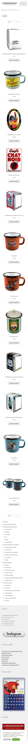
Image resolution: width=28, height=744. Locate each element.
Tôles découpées (9, 595)
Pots (6, 537)
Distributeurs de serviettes (11, 552)
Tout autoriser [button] (16, 739)
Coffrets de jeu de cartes (10, 547)
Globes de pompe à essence (11, 554)
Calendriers (7, 585)
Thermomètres (8, 542)
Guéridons (5, 521)
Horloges (7, 532)
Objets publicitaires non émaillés (11, 544)
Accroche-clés (8, 529)
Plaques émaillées (7, 562)
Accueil (5, 10)
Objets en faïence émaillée (9, 524)
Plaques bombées (9, 575)
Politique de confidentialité (9, 663)
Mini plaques (8, 567)
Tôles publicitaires (7, 582)
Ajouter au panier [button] (14, 60)
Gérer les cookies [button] (7, 739)
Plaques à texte (8, 572)
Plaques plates (8, 580)
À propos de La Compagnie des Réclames (12, 651)
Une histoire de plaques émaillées (10, 665)
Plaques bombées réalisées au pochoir (14, 577)
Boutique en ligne (6, 653)
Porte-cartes (8, 557)
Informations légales (7, 655)
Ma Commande (5, 657)
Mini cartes (7, 588)
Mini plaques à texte (9, 570)
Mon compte (5, 659)
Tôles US (7, 600)
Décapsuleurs (8, 549)
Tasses (6, 539)
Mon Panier (4, 661)
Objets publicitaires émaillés (10, 526)
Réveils (6, 560)
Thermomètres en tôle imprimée (12, 590)
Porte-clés (7, 534)
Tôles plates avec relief (10, 598)
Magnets (7, 565)
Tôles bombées (8, 593)
